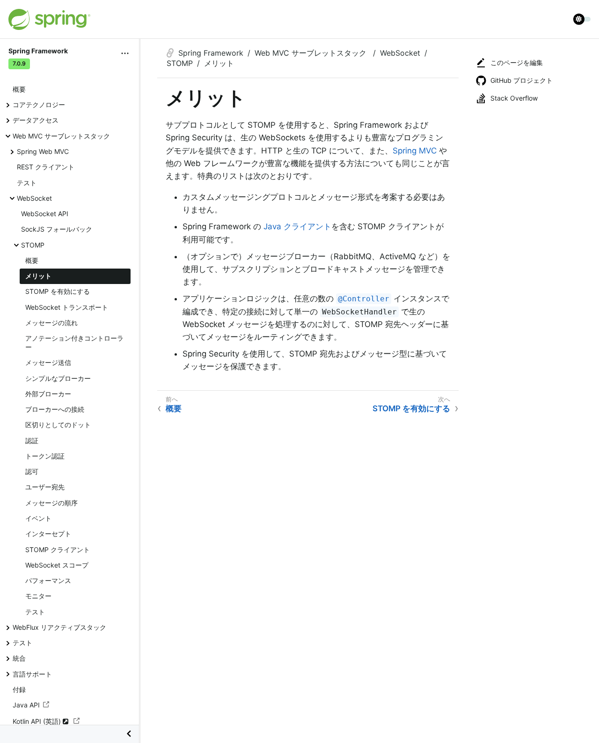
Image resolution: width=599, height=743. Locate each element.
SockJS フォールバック (56, 229)
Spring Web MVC (43, 151)
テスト (27, 182)
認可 (31, 471)
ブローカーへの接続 (54, 409)
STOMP (32, 244)
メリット (38, 276)
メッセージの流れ (51, 323)
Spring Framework (210, 53)
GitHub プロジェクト (521, 80)
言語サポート (32, 673)
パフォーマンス (48, 580)
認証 (31, 440)
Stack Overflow (514, 98)
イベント (38, 518)
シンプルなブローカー (58, 378)
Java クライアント (297, 226)
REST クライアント (45, 167)
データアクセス (35, 120)
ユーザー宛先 (45, 487)
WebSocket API (44, 214)
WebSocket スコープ (56, 565)
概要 (19, 89)
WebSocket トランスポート (66, 307)
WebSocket (34, 198)
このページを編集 (516, 62)
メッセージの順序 (51, 503)
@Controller (363, 298)
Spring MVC (415, 150)
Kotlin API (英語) (38, 721)
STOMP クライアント (57, 549)
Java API (26, 705)
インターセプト (48, 534)
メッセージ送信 (48, 362)
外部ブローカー (48, 394)
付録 (19, 689)
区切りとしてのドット (58, 425)
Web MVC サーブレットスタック (61, 136)
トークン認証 (45, 456)
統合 (19, 658)
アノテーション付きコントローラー (74, 342)
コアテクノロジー (39, 105)
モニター (38, 596)
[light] (582, 19)
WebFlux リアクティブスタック (59, 627)
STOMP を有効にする (57, 291)
